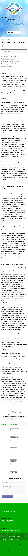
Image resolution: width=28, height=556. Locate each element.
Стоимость (17, 539)
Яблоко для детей (14, 437)
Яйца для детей (13, 461)
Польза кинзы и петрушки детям (10, 61)
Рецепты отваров (5, 69)
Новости (18, 536)
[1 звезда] (7, 412)
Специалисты (5, 539)
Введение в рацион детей (8, 58)
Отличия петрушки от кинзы (8, 56)
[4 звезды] (11, 412)
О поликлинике (11, 536)
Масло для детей (13, 472)
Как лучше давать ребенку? (8, 64)
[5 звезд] (12, 412)
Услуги (11, 539)
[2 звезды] (9, 412)
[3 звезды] (10, 412)
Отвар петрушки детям (7, 66)
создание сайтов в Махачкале (16, 550)
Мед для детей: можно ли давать (13, 449)
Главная (4, 536)
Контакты (4, 542)
